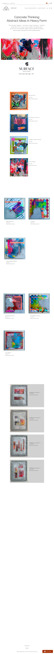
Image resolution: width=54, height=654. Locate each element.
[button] (51, 3)
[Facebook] (49, 8)
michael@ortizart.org (5, 3)
